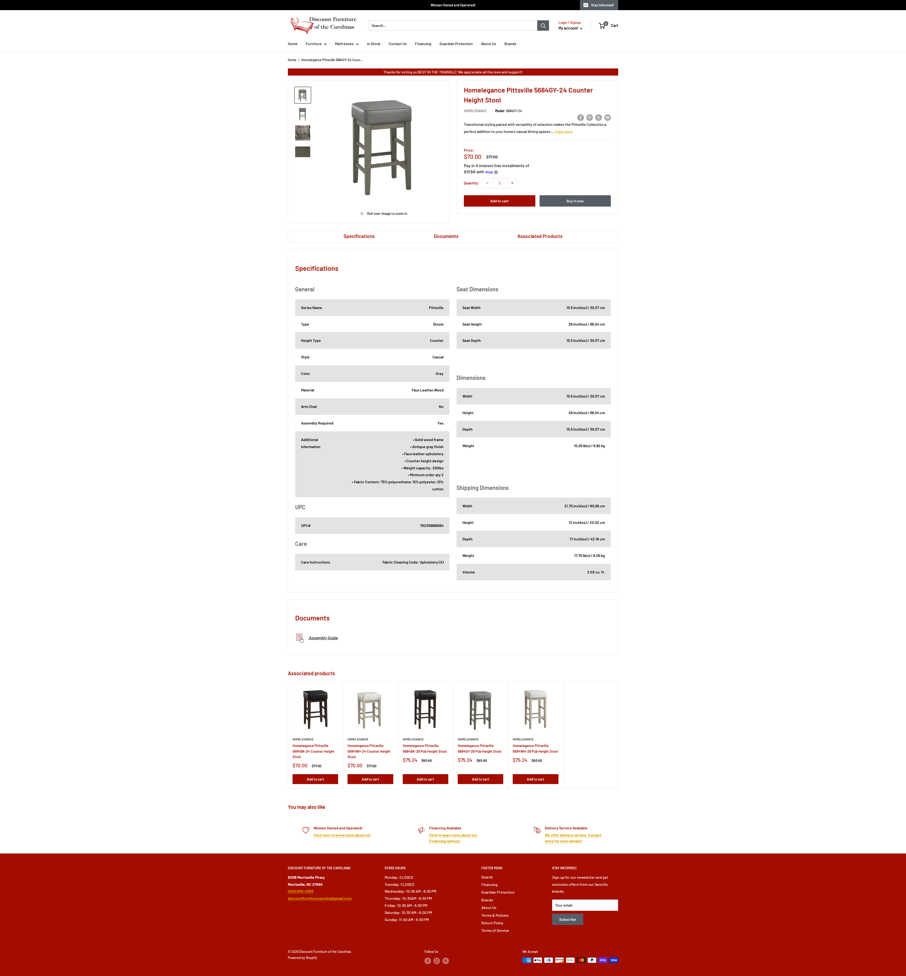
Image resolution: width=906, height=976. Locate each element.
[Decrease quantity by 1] (487, 183)
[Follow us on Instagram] (436, 960)
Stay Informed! (602, 5)
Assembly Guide (323, 637)
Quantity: (471, 183)
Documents (446, 236)
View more (564, 131)
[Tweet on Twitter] (598, 117)
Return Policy (492, 923)
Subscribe (567, 919)
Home (293, 43)
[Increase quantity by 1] (512, 183)
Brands (510, 43)
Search (487, 877)
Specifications (359, 236)
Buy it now (575, 201)
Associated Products (539, 236)
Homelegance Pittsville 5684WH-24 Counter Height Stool (369, 751)
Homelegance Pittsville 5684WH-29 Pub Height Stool (535, 748)
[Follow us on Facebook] (427, 960)
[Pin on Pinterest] (589, 117)
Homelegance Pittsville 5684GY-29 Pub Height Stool (479, 748)
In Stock (373, 43)
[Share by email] (607, 117)
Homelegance (475, 111)
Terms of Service (495, 930)
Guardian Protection (456, 43)
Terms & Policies (495, 915)
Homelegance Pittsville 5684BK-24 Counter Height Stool (313, 751)
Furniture (314, 43)
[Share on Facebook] (580, 117)
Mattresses (344, 43)
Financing (423, 43)
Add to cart (499, 201)
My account (568, 27)
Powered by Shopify (302, 958)
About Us (488, 43)
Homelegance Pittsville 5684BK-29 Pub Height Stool (425, 748)
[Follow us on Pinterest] (445, 960)
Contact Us (398, 43)
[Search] (543, 25)
